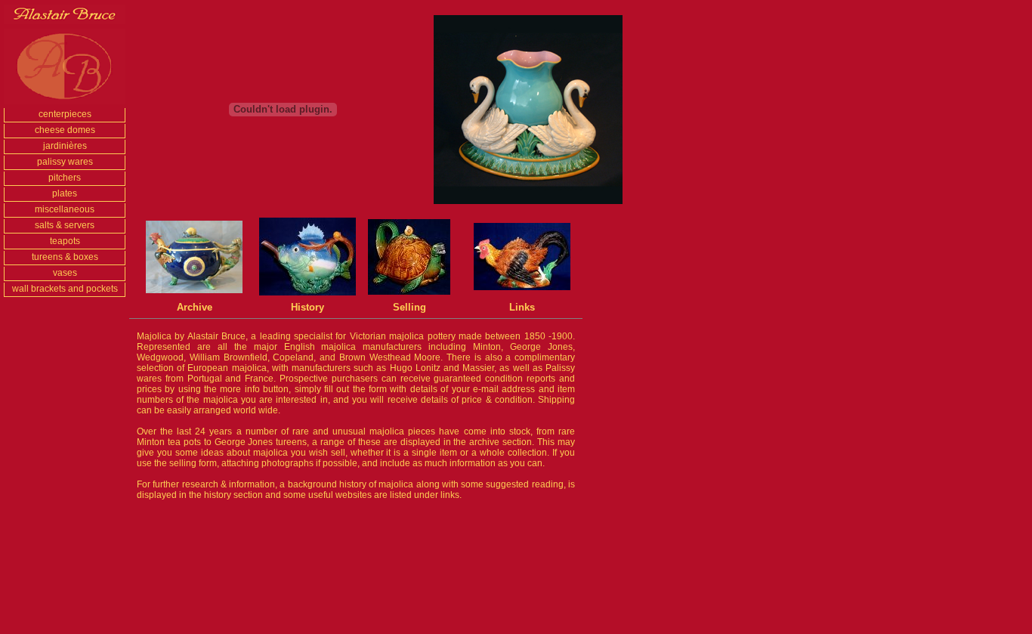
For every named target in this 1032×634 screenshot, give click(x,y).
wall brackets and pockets (65, 288)
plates (64, 193)
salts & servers (64, 225)
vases (65, 273)
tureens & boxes (65, 257)
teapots (65, 241)
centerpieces (65, 114)
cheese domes (65, 130)
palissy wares (65, 161)
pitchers (64, 177)
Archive (194, 307)
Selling (409, 307)
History (307, 307)
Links (522, 307)
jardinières (65, 146)
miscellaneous (64, 209)
